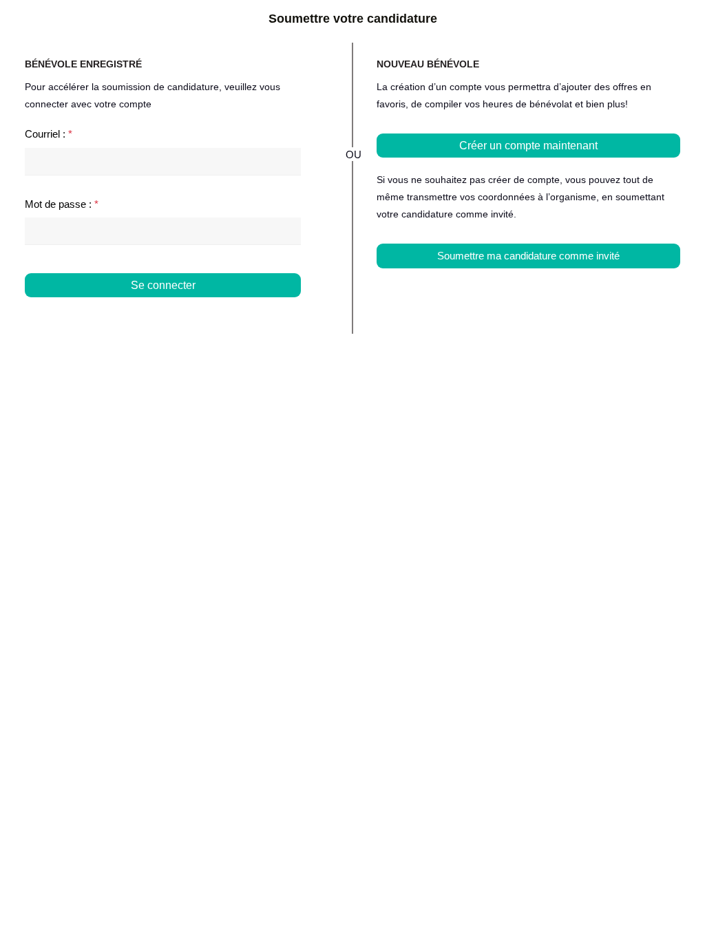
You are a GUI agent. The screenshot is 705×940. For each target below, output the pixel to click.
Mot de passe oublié (256, 311)
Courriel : (48, 134)
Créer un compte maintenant (528, 145)
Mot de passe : (61, 204)
